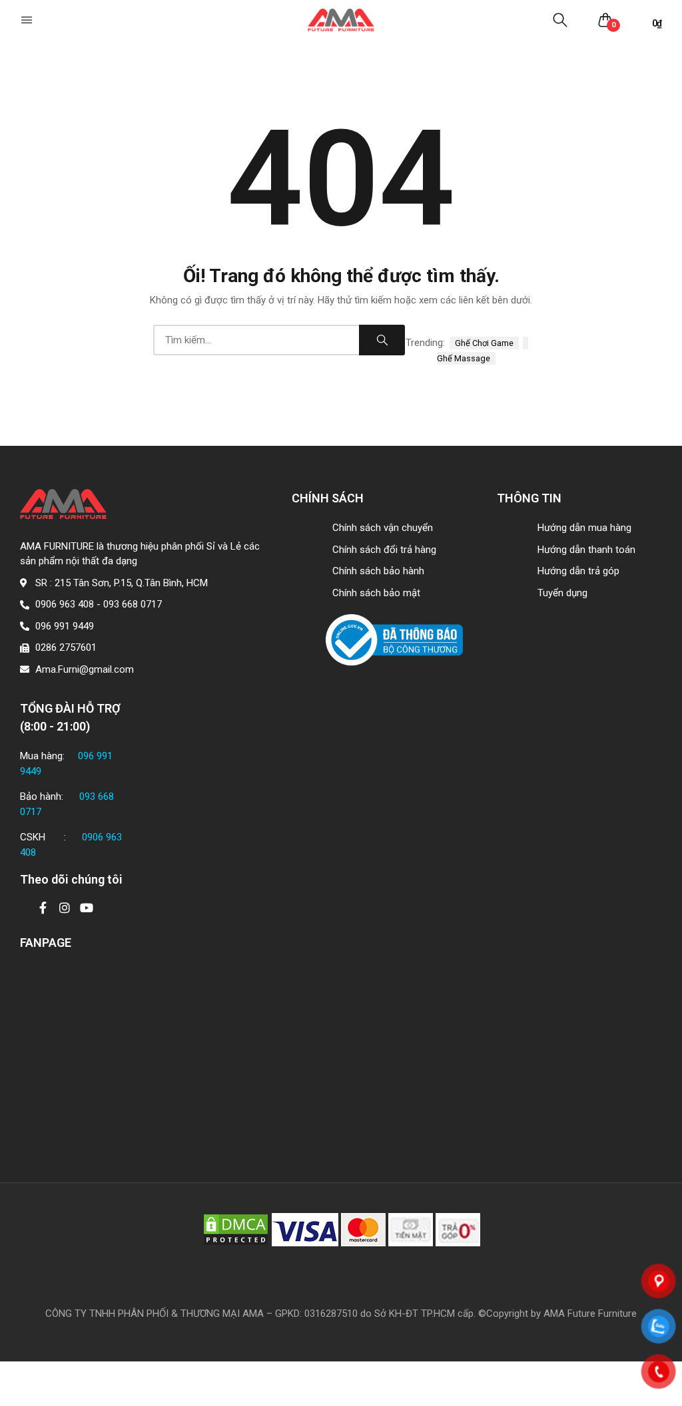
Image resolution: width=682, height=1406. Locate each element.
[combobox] (256, 340)
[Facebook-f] (43, 908)
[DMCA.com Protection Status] (235, 1229)
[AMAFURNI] (341, 20)
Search (382, 340)
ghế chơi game (484, 343)
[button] (28, 20)
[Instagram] (65, 908)
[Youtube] (87, 908)
